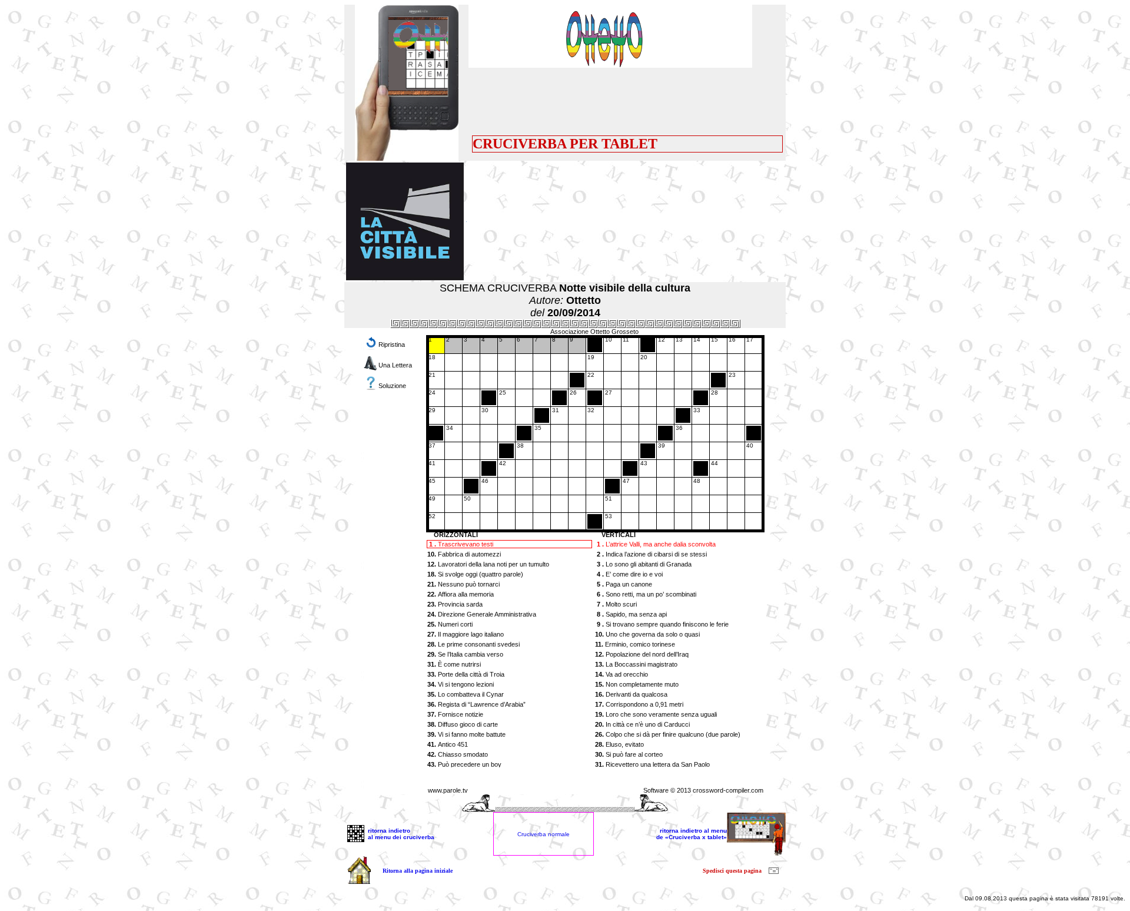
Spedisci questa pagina (732, 870)
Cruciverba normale (543, 834)
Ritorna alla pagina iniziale (418, 870)
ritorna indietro (389, 830)
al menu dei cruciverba (401, 837)
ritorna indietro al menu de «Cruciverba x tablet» (691, 833)
